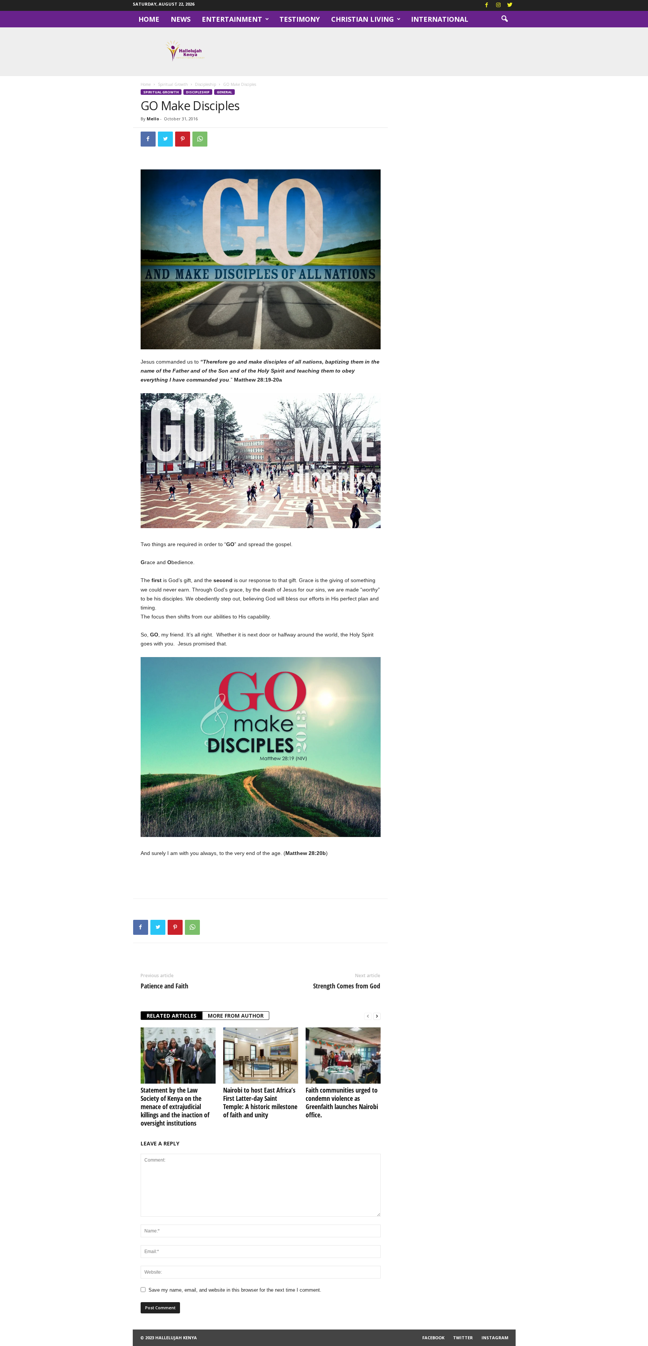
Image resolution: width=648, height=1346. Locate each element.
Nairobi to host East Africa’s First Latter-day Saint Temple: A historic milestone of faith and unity (260, 1102)
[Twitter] (510, 5)
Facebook (433, 1337)
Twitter (463, 1337)
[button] (504, 19)
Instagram (495, 1337)
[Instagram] (498, 5)
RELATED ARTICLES (171, 1015)
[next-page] (377, 1016)
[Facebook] (486, 5)
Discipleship (205, 84)
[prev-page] (368, 1016)
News (180, 19)
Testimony (299, 19)
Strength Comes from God (346, 986)
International (439, 19)
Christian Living (362, 19)
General (224, 92)
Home (148, 19)
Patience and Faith (164, 986)
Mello (153, 118)
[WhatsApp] (199, 139)
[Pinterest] (182, 139)
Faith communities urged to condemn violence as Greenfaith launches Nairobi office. (342, 1102)
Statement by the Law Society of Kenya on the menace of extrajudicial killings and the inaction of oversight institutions (175, 1106)
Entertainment (232, 19)
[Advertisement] (260, 878)
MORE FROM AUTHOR (236, 1015)
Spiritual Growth (173, 84)
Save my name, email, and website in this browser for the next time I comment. (234, 1290)
